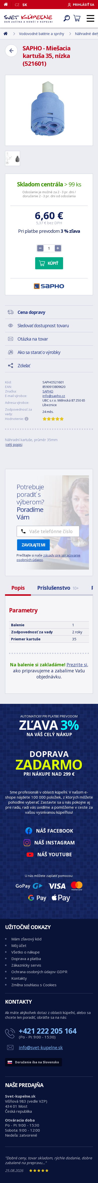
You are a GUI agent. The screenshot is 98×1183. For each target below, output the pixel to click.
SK (24, 4)
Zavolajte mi (33, 544)
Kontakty (19, 978)
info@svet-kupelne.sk (41, 1047)
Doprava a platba (26, 958)
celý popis (14, 444)
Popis (18, 587)
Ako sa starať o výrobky (39, 352)
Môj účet (18, 945)
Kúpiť (53, 263)
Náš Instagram (54, 842)
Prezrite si (77, 665)
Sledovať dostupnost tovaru (43, 325)
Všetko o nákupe (25, 952)
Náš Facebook (54, 830)
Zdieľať (24, 366)
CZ (17, 4)
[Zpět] (11, 50)
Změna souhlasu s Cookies (34, 984)
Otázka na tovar (33, 339)
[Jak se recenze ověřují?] (27, 419)
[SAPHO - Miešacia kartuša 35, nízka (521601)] (49, 110)
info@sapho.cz (53, 395)
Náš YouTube (54, 854)
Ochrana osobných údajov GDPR (39, 971)
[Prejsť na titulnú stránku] (28, 18)
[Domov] (8, 4)
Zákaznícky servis (26, 965)
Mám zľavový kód (26, 938)
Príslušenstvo (58, 587)
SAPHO (47, 391)
